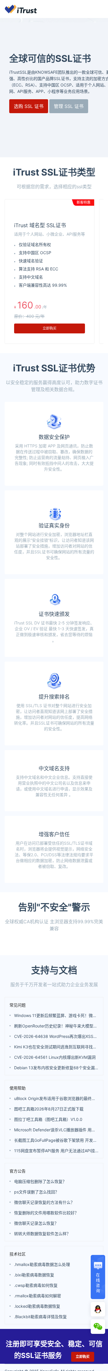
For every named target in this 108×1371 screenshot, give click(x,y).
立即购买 (49, 328)
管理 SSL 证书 (69, 106)
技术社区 (18, 1299)
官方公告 (18, 1216)
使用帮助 (18, 1133)
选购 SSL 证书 (28, 106)
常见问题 (18, 1050)
